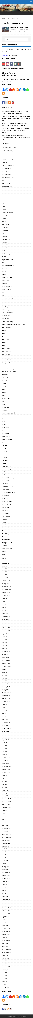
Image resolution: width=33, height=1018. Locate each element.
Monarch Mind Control (8, 413)
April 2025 (4, 610)
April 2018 (4, 858)
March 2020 (5, 790)
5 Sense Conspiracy (7, 150)
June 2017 (4, 887)
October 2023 (6, 663)
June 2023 (4, 675)
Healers (4, 342)
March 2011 (5, 943)
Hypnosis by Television (8, 360)
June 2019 (4, 816)
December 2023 (6, 657)
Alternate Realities (7, 186)
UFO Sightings (6, 534)
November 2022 (6, 695)
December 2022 (6, 693)
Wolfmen (4, 554)
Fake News (5, 301)
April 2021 (4, 752)
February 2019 (6, 828)
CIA (3, 233)
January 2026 (5, 583)
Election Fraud (6, 280)
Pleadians (4, 457)
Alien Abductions (6, 168)
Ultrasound (5, 537)
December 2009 (6, 946)
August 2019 (5, 810)
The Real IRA (5, 522)
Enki (3, 292)
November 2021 (6, 731)
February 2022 (6, 722)
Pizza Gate (5, 451)
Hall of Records (6, 339)
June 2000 (4, 979)
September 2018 (6, 843)
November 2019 (6, 802)
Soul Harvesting (6, 504)
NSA (3, 430)
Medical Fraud (6, 398)
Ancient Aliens (6, 189)
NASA (3, 422)
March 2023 (5, 684)
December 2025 (6, 586)
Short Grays (5, 498)
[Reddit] (13, 89)
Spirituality (5, 510)
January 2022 (5, 725)
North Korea (5, 428)
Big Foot (4, 221)
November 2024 (6, 625)
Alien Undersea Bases (8, 177)
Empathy (4, 283)
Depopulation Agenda (8, 260)
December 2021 (6, 728)
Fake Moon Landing (7, 298)
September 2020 (6, 772)
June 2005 (4, 964)
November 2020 (6, 766)
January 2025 (5, 619)
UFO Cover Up (6, 528)
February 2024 (6, 651)
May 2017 (4, 890)
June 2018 (4, 852)
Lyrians (4, 386)
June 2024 (4, 640)
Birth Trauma (5, 224)
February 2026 (6, 581)
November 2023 (6, 660)
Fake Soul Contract (7, 304)
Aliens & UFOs (6, 183)
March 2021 (5, 754)
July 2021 (4, 743)
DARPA (4, 257)
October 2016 (6, 911)
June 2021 (4, 746)
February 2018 (6, 863)
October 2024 (6, 628)
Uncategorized (6, 540)
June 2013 (4, 922)
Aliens (3, 180)
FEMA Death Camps (7, 313)
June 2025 (4, 604)
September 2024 (6, 631)
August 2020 (5, 775)
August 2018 (5, 846)
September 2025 (6, 595)
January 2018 (5, 866)
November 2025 (6, 589)
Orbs (3, 442)
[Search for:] (16, 39)
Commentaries (6, 239)
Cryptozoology (6, 254)
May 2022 (4, 713)
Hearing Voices (6, 348)
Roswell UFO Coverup (8, 478)
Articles (4, 209)
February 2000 (6, 984)
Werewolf (4, 551)
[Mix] (17, 89)
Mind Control (5, 407)
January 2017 (5, 902)
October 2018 (6, 840)
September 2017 (6, 878)
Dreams (4, 274)
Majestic (4, 389)
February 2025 (6, 616)
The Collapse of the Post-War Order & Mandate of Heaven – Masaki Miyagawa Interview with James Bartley (16, 118)
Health (3, 345)
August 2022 (5, 704)
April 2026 (4, 575)
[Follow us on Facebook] (3, 102)
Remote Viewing (6, 469)
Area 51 (4, 204)
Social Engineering (7, 501)
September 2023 (6, 666)
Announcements (6, 192)
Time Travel (5, 525)
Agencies (4, 162)
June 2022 (4, 710)
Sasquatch (5, 484)
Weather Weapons (7, 548)
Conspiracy (5, 242)
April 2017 (4, 893)
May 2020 (4, 784)
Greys (3, 336)
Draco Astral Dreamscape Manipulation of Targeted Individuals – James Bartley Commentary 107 (16, 137)
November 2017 (6, 872)
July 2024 (4, 637)
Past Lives (5, 445)
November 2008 (6, 949)
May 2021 (4, 749)
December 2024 (6, 622)
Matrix (3, 395)
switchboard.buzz (10, 75)
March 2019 (5, 825)
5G (2, 153)
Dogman (4, 268)
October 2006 (6, 958)
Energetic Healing (7, 286)
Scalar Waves (5, 489)
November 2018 (6, 837)
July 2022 (4, 707)
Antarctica (4, 198)
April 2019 (4, 822)
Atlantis (4, 218)
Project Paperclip (6, 466)
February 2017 (6, 899)
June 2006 (4, 961)
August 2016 (5, 917)
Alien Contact (5, 171)
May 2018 (4, 855)
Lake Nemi (5, 377)
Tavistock (4, 519)
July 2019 (4, 813)
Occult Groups (6, 436)
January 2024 (5, 654)
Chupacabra (5, 230)
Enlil (3, 295)
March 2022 (5, 719)
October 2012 (6, 934)
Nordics (4, 425)
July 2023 (4, 672)
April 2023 (4, 681)
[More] (3, 93)
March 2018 (5, 861)
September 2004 (6, 967)
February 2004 (6, 970)
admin (21, 31)
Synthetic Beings (6, 513)
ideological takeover (7, 363)
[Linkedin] (24, 89)
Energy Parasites (6, 289)
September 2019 (6, 808)
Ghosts (4, 330)
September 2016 (6, 914)
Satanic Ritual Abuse (7, 486)
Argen (3, 206)
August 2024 (5, 634)
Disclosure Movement (8, 265)
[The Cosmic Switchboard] (16, 10)
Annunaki (4, 195)
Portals (4, 463)
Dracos (4, 271)
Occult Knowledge (7, 439)
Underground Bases (7, 543)
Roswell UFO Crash (7, 481)
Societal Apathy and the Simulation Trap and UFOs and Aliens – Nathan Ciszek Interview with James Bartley (16, 130)
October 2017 (6, 875)
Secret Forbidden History (9, 492)
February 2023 (6, 687)
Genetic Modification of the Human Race (13, 324)
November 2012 (6, 931)
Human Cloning (6, 351)
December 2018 (6, 834)
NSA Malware (6, 433)
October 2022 (6, 698)
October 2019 (6, 805)
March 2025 (5, 613)
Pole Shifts (5, 460)
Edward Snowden (7, 277)
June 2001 (4, 976)
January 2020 (5, 796)
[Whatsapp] (27, 89)
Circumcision (5, 236)
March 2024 (5, 648)
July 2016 (4, 920)
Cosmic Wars (5, 245)
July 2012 (4, 937)
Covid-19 (4, 248)
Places (3, 454)
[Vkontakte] (20, 89)
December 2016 (6, 905)
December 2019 (6, 799)
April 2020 (4, 787)
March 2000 (5, 981)
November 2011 (6, 940)
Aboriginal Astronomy (8, 159)
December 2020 (6, 763)
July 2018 (4, 849)
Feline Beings (5, 310)
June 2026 (4, 569)
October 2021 (6, 734)
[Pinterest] (10, 89)
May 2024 (4, 642)
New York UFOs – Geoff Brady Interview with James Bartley (19, 28)
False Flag (4, 307)
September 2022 (6, 701)
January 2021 (5, 760)
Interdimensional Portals (9, 372)
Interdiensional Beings (8, 369)
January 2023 (5, 690)
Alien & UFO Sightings (8, 165)
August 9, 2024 (14, 31)
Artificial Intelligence (7, 212)
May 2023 (4, 678)
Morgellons (5, 416)
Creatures (4, 251)
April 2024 (4, 645)
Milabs (3, 404)
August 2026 (5, 563)
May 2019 (4, 819)
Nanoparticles (6, 419)
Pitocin (4, 448)
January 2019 (5, 831)
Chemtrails (5, 227)
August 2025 (5, 598)
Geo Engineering (6, 327)
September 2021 (6, 737)
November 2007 (6, 952)
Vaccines (4, 545)
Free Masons (5, 318)
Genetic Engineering (7, 321)
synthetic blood (6, 516)
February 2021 (6, 757)
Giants (3, 333)
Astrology (4, 215)
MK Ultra (4, 410)
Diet (3, 263)
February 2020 (6, 793)
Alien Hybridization (7, 174)
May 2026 (4, 572)
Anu (3, 201)
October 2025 (6, 592)
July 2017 (4, 884)
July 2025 (4, 601)
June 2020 (4, 781)
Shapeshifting (5, 495)
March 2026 (5, 578)
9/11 (3, 156)
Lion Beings (5, 380)
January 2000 (5, 987)
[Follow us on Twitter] (6, 102)
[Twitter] (6, 89)
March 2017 (5, 896)
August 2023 (5, 669)
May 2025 (4, 607)
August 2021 (5, 740)
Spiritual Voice (6, 507)
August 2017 (5, 881)
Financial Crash (6, 316)
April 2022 (4, 716)
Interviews (5, 375)
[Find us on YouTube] (13, 102)
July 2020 (4, 778)
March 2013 (5, 925)
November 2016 (6, 908)
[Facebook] (3, 89)
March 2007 (5, 955)
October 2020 (6, 769)
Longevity (4, 383)
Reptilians (4, 472)
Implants (4, 366)
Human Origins (6, 354)
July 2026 (4, 566)
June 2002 (4, 973)
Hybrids (4, 357)
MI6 (3, 401)
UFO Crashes (5, 531)
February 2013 (6, 928)
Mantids (4, 392)
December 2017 (6, 869)
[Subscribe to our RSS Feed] (9, 102)
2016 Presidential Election (9, 147)
